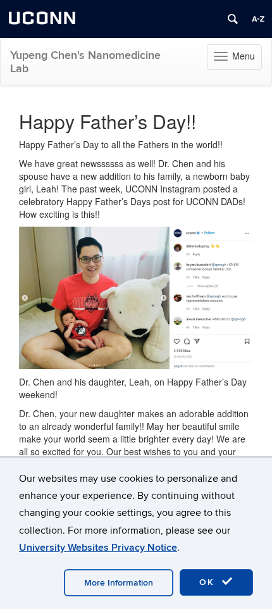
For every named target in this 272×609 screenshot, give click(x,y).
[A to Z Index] (258, 19)
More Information (118, 582)
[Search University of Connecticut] (233, 19)
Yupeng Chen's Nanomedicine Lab (85, 62)
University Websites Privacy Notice (98, 547)
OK (208, 582)
